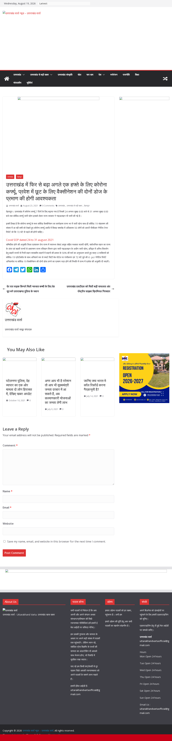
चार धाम (90, 74)
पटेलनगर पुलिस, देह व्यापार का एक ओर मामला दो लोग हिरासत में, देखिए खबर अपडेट (19, 387)
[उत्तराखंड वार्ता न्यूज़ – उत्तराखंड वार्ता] (7, 79)
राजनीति (126, 74)
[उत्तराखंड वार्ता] (10, 610)
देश (100, 74)
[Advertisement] (86, 44)
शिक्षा (137, 74)
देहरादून (19, 177)
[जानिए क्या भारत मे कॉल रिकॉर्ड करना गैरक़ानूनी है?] (97, 360)
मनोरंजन (113, 74)
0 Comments (48, 205)
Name (7, 491)
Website (8, 523)
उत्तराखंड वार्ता (14, 205)
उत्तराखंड (17, 74)
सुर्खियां (29, 82)
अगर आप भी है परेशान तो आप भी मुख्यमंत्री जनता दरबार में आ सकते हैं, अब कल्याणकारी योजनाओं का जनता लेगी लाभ (58, 391)
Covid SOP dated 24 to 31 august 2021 (30, 240)
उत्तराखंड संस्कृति (65, 74)
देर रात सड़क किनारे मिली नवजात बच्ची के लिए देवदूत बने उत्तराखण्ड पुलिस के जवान (31, 289)
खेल (79, 74)
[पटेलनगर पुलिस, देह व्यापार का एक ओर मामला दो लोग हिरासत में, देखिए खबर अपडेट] (19, 360)
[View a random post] (165, 79)
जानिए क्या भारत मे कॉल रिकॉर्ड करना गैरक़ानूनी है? (95, 385)
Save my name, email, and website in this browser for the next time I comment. (56, 541)
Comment (10, 445)
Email (7, 507)
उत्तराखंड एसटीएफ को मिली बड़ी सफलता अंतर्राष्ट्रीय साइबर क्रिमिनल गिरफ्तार (88, 289)
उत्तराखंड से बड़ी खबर (39, 74)
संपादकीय (17, 82)
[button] (23, 74)
